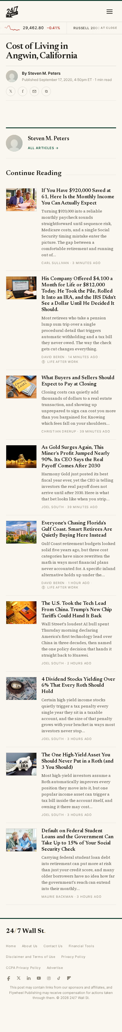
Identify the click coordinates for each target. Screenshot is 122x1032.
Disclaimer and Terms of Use (30, 957)
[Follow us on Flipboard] (69, 978)
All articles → (43, 148)
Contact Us (53, 946)
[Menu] (109, 11)
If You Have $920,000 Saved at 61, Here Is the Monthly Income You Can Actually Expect (77, 197)
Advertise (55, 968)
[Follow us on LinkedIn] (28, 978)
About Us (30, 946)
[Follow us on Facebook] (8, 978)
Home (11, 946)
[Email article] (34, 91)
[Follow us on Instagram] (49, 978)
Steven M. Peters (44, 73)
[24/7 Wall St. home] (12, 12)
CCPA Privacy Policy (23, 968)
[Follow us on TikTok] (59, 978)
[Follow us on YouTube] (38, 978)
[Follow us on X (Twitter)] (18, 978)
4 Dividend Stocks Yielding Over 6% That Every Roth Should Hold (78, 685)
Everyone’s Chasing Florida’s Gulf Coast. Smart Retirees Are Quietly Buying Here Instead (76, 529)
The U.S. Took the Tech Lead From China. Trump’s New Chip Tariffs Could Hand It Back (76, 610)
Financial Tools (81, 946)
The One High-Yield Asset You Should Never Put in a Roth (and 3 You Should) (77, 761)
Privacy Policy (73, 957)
